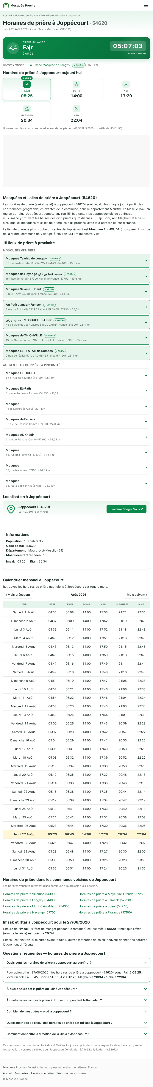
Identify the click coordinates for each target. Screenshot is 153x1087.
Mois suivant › (137, 594)
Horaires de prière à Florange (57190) (105, 912)
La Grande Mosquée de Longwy (49, 65)
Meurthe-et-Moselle (53, 15)
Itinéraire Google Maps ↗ (126, 509)
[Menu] (146, 5)
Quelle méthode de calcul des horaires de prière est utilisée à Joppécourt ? (60, 1023)
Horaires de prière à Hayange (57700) (30, 912)
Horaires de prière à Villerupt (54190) (29, 894)
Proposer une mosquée (71, 1073)
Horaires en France (26, 15)
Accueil (7, 15)
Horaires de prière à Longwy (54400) (29, 900)
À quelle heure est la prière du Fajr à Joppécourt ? (42, 989)
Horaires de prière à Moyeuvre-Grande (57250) (112, 894)
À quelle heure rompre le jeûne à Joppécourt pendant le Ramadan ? (54, 1000)
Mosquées (21, 1073)
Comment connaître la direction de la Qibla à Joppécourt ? (48, 1034)
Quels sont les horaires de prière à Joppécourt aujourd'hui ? (49, 962)
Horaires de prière (42, 1073)
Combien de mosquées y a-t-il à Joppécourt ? (39, 1011)
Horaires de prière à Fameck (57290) (105, 900)
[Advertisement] (76, 161)
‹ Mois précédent (18, 594)
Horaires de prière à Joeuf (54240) (103, 906)
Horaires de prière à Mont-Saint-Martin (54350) (37, 906)
